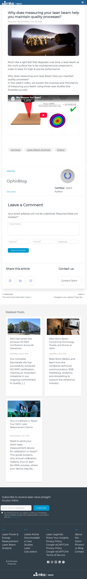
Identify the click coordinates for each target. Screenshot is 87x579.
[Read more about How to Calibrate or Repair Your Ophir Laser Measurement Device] (24, 409)
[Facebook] (10, 281)
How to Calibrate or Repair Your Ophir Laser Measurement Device (24, 424)
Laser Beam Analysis (38, 149)
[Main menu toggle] (82, 2)
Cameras (15, 149)
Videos (61, 149)
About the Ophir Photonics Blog (79, 541)
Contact (79, 551)
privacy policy (15, 517)
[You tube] (56, 562)
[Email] (31, 281)
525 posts (11, 192)
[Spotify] (63, 562)
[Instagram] (52, 562)
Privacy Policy (54, 541)
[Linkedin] (59, 562)
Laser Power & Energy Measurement (10, 538)
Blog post (12, 21)
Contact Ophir (69, 280)
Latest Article (31, 534)
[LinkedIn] (20, 281)
